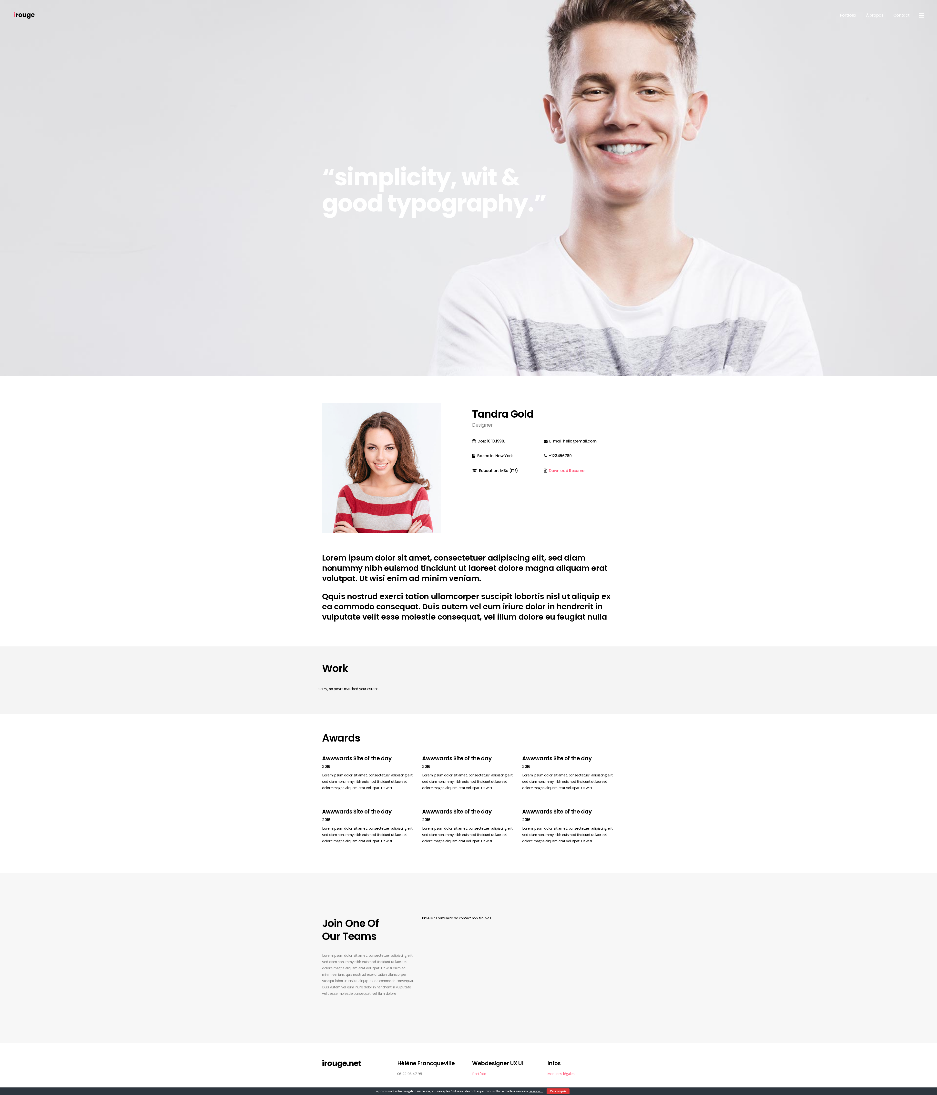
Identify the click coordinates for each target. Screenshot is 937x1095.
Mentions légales (561, 1073)
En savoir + (536, 1091)
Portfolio (479, 1073)
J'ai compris (558, 1091)
